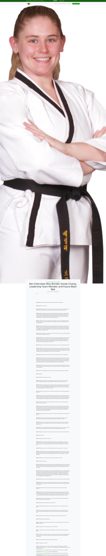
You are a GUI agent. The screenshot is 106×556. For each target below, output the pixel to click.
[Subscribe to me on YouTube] (56, 0)
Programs (59, 3)
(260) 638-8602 (62, 0)
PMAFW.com (42, 549)
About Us (56, 3)
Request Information (76, 3)
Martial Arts (48, 281)
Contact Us (69, 3)
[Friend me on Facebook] (53, 0)
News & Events (52, 281)
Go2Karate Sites (45, 551)
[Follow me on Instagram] (55, 0)
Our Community (57, 281)
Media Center (64, 3)
